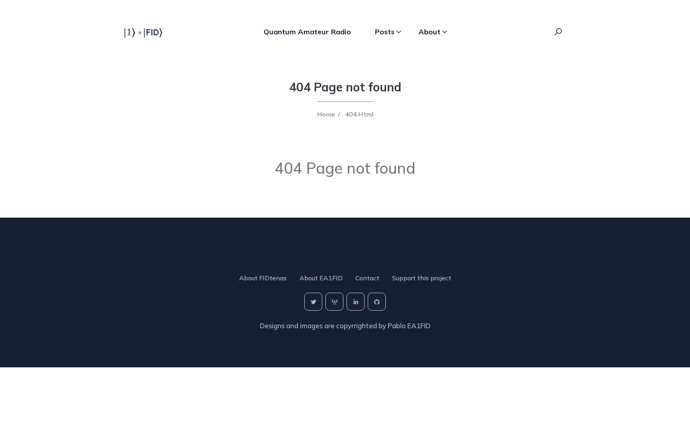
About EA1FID (321, 278)
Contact (367, 278)
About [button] (429, 31)
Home (326, 114)
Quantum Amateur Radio (307, 31)
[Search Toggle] (558, 32)
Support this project (421, 278)
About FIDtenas (263, 278)
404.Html (359, 114)
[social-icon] (313, 302)
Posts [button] (385, 31)
